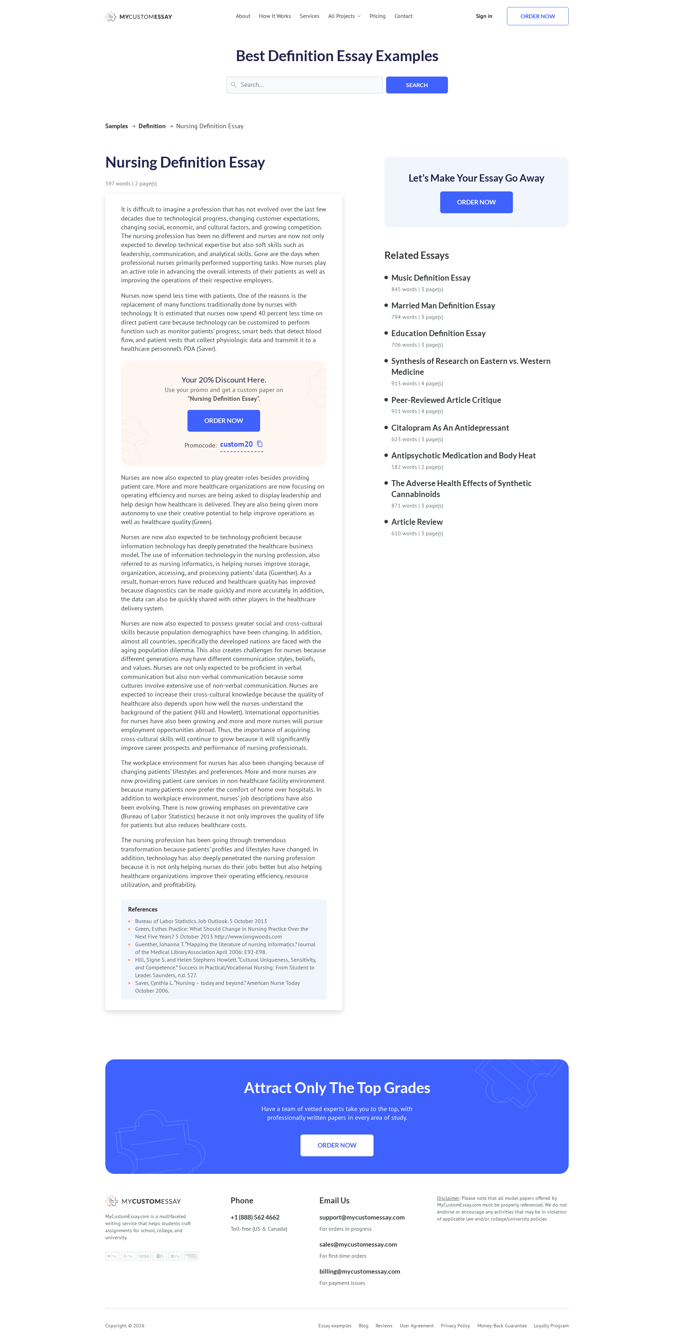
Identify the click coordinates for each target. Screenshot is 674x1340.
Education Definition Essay (438, 333)
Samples (116, 126)
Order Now (223, 420)
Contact (403, 15)
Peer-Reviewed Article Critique (446, 400)
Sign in (484, 15)
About (243, 15)
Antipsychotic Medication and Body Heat (463, 455)
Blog (364, 1325)
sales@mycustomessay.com (358, 1244)
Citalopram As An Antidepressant (450, 427)
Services (309, 15)
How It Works (275, 15)
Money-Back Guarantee (502, 1325)
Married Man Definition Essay (443, 305)
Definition (152, 126)
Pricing (378, 15)
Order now (538, 16)
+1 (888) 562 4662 (255, 1217)
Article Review (417, 522)
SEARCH (417, 84)
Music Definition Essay (431, 277)
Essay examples (334, 1325)
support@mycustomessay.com (362, 1217)
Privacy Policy (455, 1325)
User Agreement (417, 1325)
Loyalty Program (551, 1325)
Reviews (384, 1325)
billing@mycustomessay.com (359, 1271)
